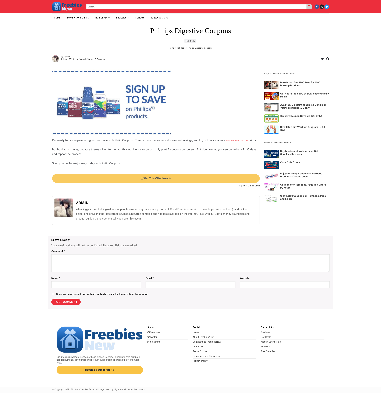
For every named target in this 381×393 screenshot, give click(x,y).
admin (67, 56)
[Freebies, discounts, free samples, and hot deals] (67, 6)
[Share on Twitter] (321, 59)
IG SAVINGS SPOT (160, 18)
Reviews (140, 18)
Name (55, 278)
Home (171, 48)
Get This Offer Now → (157, 178)
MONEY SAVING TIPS (78, 18)
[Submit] (309, 6)
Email (150, 278)
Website (245, 278)
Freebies (121, 18)
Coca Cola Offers (290, 162)
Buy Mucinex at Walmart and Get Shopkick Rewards (299, 153)
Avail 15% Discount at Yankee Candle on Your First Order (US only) (303, 106)
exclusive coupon (237, 140)
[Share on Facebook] (326, 59)
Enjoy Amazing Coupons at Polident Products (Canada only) (301, 175)
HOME (57, 18)
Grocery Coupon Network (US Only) (301, 115)
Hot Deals (101, 18)
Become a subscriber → (99, 369)
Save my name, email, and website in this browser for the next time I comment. (102, 294)
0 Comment (100, 59)
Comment (58, 251)
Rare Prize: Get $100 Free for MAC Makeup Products (300, 84)
